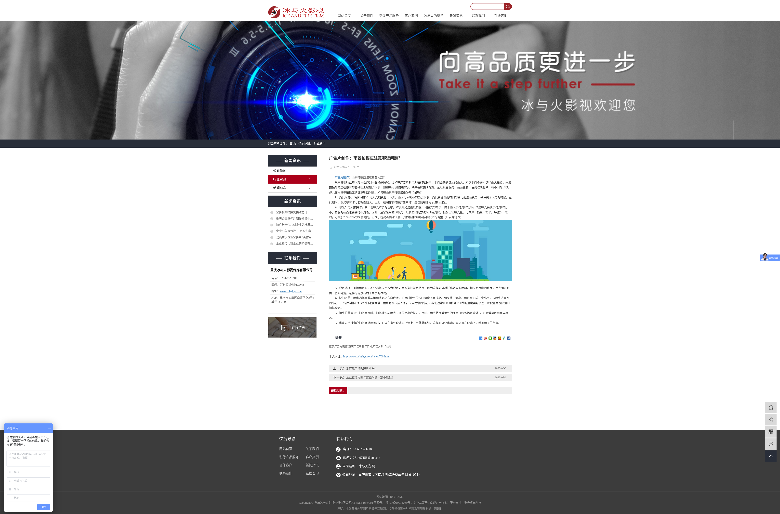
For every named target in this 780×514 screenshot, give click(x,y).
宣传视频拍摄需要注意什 (291, 212)
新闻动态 (279, 188)
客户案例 (411, 15)
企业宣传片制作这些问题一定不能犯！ (370, 377)
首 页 (293, 143)
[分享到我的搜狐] (499, 338)
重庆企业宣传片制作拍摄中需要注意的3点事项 (295, 218)
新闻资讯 (456, 15)
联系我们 (478, 15)
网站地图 (382, 496)
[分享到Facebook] (509, 338)
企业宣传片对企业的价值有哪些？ (295, 243)
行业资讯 (319, 143)
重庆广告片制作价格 (360, 346)
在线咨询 (500, 15)
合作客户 (285, 465)
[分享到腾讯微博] (504, 338)
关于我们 (366, 15)
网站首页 (344, 15)
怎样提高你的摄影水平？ (361, 368)
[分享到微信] (490, 338)
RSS (392, 496)
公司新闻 (279, 170)
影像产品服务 (389, 15)
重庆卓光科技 (472, 502)
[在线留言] (771, 444)
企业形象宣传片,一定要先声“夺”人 (295, 231)
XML (400, 496)
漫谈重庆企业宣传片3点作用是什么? (295, 237)
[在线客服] (771, 407)
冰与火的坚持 (433, 15)
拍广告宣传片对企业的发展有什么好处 (295, 224)
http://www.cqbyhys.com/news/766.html (366, 356)
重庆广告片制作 (338, 346)
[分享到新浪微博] (485, 338)
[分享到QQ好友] (495, 338)
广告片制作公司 (382, 346)
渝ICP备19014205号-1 (399, 502)
